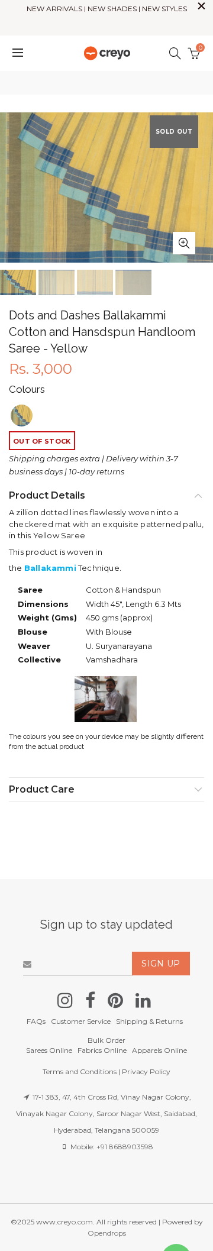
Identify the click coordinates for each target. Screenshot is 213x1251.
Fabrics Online (102, 1050)
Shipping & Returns (149, 1021)
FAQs (36, 1021)
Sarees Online (49, 1050)
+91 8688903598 (124, 1146)
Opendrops (107, 1233)
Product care (42, 789)
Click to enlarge (184, 243)
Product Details (47, 495)
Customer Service (81, 1021)
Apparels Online (159, 1050)
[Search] (175, 53)
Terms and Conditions (80, 1071)
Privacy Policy (146, 1071)
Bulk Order (106, 1040)
